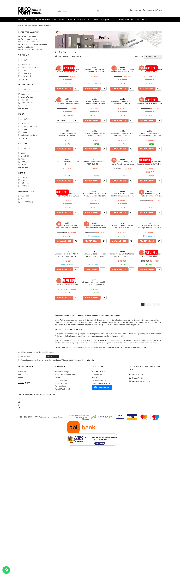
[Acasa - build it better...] (30, 11)
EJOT (22, 180)
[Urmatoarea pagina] (158, 304)
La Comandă (25, 202)
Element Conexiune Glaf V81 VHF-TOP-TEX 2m (122, 226)
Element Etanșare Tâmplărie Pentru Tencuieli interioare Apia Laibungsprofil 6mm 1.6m (122, 194)
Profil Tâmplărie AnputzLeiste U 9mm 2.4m (150, 70)
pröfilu (23, 183)
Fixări (54, 19)
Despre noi (22, 371)
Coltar (23, 70)
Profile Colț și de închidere (27, 39)
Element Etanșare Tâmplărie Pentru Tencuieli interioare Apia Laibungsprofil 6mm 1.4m (94, 194)
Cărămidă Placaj (81, 19)
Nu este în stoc (26, 199)
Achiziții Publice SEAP (62, 389)
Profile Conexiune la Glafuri (28, 42)
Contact (21, 377)
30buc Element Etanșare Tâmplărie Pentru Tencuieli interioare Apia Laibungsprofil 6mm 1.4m (150, 194)
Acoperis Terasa (26, 97)
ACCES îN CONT (25, 383)
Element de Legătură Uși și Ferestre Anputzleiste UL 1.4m (149, 162)
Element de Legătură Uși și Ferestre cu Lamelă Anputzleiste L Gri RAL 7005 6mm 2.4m (122, 134)
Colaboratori (23, 374)
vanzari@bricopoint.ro (140, 381)
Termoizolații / (31, 25)
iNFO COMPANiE (25, 366)
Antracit (23, 156)
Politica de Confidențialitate (84, 360)
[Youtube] (19, 402)
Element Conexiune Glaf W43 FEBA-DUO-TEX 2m (95, 162)
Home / (21, 25)
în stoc (23, 196)
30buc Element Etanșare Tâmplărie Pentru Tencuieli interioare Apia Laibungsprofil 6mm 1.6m (67, 226)
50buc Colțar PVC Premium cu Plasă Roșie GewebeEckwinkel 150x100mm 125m (67, 102)
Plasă (61, 19)
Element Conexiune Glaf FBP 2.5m (67, 162)
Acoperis (24, 94)
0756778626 (137, 378)
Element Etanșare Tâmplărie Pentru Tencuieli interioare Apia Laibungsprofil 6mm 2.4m (122, 70)
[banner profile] (108, 39)
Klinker (94, 19)
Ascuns (23, 123)
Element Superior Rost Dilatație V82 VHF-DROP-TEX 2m (149, 226)
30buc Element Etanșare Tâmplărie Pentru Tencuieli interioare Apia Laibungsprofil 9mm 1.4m (94, 226)
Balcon (23, 100)
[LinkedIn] (19, 405)
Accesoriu (24, 64)
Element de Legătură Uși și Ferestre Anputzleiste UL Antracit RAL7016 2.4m (150, 255)
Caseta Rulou (25, 103)
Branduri (135, 19)
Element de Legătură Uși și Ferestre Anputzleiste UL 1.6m (67, 194)
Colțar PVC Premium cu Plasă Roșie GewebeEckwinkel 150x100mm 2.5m (67, 70)
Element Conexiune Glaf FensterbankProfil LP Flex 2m (149, 134)
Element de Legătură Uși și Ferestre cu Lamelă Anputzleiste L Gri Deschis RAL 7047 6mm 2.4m (94, 134)
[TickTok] (19, 408)
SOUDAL (24, 186)
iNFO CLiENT (60, 366)
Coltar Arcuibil (26, 73)
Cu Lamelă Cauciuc (27, 126)
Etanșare (105, 19)
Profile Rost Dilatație (25, 47)
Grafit (23, 162)
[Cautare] (98, 11)
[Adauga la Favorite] (76, 89)
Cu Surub (24, 132)
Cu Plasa (24, 129)
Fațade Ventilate (121, 19)
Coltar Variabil (26, 76)
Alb (22, 153)
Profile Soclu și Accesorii (27, 36)
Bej (22, 159)
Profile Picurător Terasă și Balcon (30, 49)
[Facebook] (19, 399)
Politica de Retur (61, 383)
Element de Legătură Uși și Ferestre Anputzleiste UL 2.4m (149, 102)
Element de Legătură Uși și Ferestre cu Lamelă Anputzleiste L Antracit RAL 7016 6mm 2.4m (122, 102)
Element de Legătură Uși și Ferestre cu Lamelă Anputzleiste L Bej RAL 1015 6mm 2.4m (67, 134)
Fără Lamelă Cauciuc (28, 135)
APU (22, 177)
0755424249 (137, 374)
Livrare (57, 377)
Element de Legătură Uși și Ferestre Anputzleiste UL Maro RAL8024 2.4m (67, 283)
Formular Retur (60, 386)
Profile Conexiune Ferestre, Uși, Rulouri (32, 44)
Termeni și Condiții (62, 371)
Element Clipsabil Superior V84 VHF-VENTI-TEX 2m (95, 255)
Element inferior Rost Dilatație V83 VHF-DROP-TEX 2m (67, 255)
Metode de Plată (61, 380)
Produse (22, 19)
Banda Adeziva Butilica (29, 67)
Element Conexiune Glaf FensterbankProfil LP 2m (94, 70)
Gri (22, 165)
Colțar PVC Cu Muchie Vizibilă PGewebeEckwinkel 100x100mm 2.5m (122, 255)
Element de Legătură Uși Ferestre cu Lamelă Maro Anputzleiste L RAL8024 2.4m (94, 102)
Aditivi (69, 19)
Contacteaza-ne (103, 387)
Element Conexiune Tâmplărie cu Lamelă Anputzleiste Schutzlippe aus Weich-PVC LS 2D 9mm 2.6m (94, 283)
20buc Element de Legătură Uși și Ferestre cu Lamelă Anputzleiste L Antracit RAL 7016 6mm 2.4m (122, 162)
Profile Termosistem (40, 19)
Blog (144, 19)
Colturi (23, 106)
